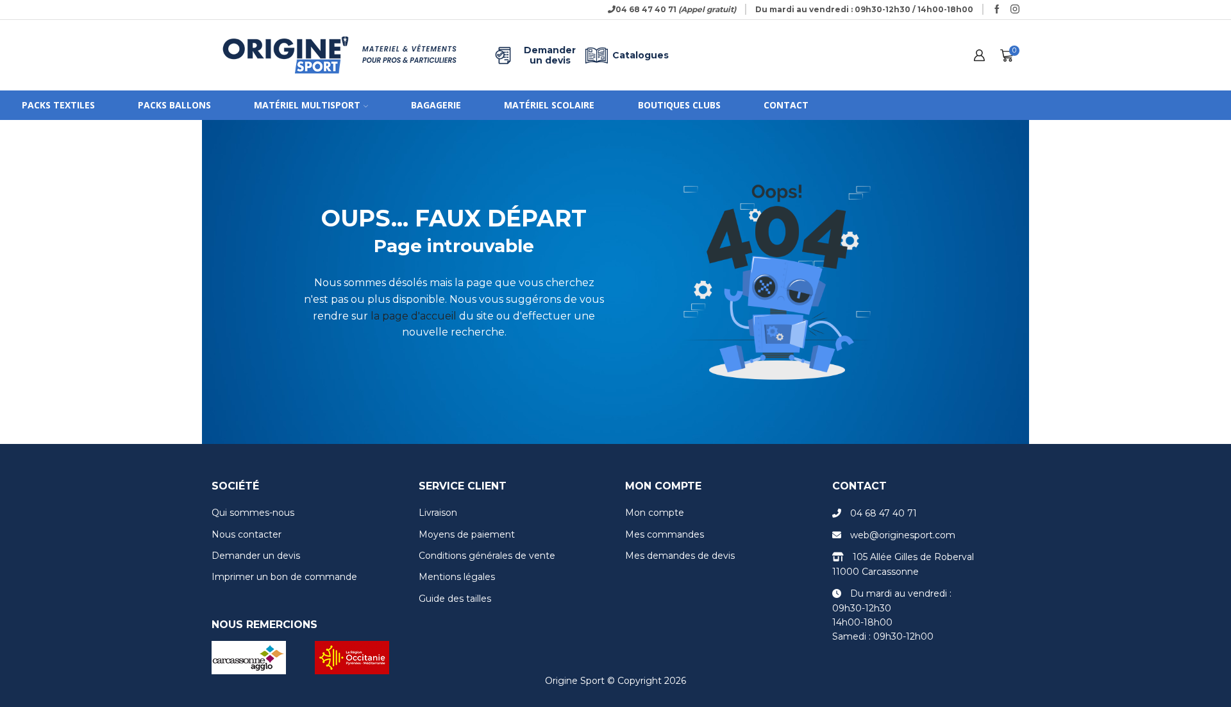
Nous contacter (246, 534)
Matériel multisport (307, 105)
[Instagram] (1014, 9)
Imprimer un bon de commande (284, 577)
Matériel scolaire (549, 105)
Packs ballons (174, 105)
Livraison (438, 512)
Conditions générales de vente (487, 555)
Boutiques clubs (679, 105)
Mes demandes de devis (680, 555)
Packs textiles (58, 105)
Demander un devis (550, 55)
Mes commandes (664, 534)
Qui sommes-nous (253, 512)
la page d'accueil (413, 316)
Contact (786, 105)
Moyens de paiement (467, 534)
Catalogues (640, 55)
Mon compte (654, 512)
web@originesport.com (902, 535)
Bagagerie (436, 105)
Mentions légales (457, 577)
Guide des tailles (455, 598)
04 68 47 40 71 (883, 513)
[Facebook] (996, 9)
